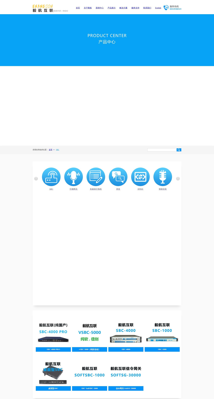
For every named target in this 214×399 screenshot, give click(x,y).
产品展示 (112, 8)
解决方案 (123, 8)
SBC (57, 150)
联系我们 (147, 8)
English (158, 8)
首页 (78, 8)
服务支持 (135, 8)
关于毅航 (88, 8)
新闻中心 (100, 8)
